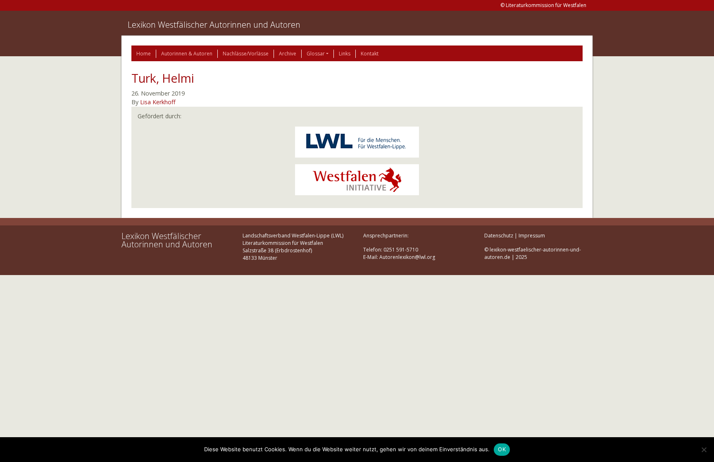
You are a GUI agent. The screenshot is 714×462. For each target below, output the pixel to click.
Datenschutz (498, 235)
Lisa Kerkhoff (158, 102)
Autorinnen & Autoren (186, 53)
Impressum (532, 235)
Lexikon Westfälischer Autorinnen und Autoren (214, 24)
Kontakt (369, 53)
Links (344, 53)
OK (502, 449)
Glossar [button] (316, 53)
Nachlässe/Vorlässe (246, 53)
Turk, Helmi (162, 78)
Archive (287, 53)
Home (143, 53)
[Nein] (704, 449)
